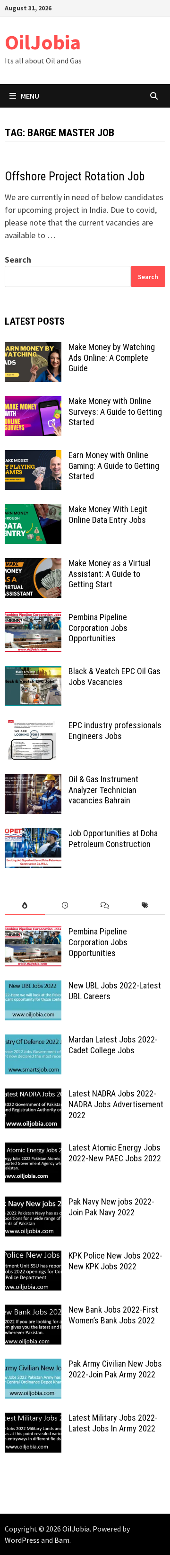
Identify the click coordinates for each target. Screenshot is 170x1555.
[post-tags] (145, 905)
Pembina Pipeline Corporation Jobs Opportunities (98, 628)
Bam (61, 1540)
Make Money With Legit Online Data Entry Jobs (107, 514)
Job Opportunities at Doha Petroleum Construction (113, 838)
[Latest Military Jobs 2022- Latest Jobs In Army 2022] (33, 1419)
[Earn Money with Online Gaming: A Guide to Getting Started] (33, 456)
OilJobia (43, 42)
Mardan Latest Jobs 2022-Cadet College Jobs (113, 1044)
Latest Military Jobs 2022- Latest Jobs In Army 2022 (113, 1423)
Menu (30, 96)
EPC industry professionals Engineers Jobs (115, 730)
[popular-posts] (25, 905)
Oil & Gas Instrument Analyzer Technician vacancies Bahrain (103, 790)
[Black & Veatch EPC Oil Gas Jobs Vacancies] (33, 672)
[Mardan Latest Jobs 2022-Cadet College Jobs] (33, 1040)
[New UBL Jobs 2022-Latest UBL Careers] (33, 986)
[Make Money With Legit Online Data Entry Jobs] (33, 510)
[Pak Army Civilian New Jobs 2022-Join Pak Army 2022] (33, 1365)
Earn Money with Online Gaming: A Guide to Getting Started (113, 466)
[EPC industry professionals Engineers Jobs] (33, 726)
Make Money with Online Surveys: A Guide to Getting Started (115, 412)
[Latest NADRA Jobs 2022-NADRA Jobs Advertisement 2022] (33, 1094)
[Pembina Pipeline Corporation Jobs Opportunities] (33, 618)
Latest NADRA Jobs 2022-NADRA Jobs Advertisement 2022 (115, 1104)
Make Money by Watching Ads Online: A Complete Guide (111, 357)
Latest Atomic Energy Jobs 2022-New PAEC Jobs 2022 (114, 1153)
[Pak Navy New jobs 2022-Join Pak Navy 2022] (33, 1202)
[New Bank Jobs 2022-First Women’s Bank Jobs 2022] (33, 1311)
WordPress (22, 1540)
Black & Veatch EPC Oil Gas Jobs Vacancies (114, 676)
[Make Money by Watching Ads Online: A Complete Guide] (33, 348)
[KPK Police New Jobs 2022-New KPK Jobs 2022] (33, 1257)
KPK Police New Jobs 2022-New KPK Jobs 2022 (115, 1261)
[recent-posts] (65, 905)
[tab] (25, 905)
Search (18, 259)
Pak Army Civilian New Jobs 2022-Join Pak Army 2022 (115, 1369)
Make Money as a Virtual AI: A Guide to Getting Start (109, 574)
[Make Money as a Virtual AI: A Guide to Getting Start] (33, 564)
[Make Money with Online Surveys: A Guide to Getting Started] (33, 402)
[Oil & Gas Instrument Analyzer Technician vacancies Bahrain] (33, 780)
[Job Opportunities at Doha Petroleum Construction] (33, 834)
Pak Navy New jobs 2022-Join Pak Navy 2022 (111, 1207)
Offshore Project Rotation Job (74, 176)
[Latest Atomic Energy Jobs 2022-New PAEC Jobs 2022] (33, 1148)
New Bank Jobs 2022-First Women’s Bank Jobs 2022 (113, 1315)
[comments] (105, 905)
